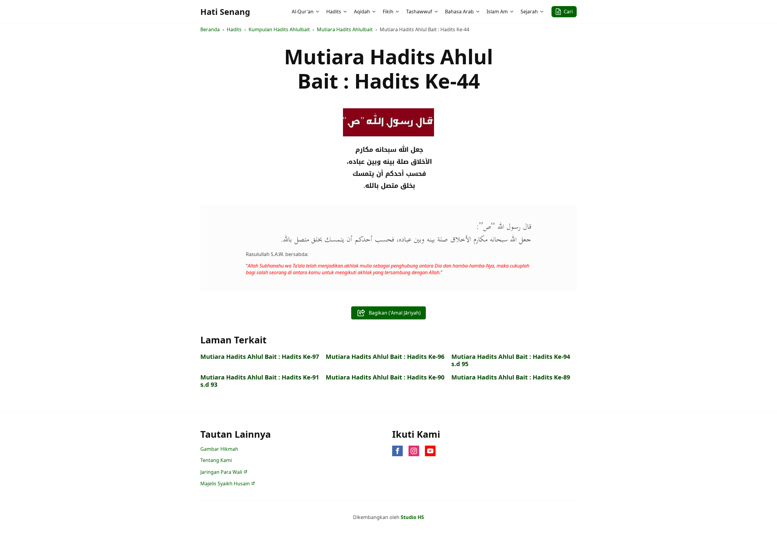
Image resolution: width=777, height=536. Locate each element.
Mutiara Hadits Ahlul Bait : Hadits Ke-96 (385, 356)
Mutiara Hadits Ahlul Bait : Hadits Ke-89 (510, 377)
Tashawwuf (419, 11)
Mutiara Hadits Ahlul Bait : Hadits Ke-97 (259, 356)
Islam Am (497, 11)
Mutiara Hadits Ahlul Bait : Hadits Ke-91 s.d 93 (259, 381)
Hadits (333, 11)
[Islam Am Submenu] (512, 11)
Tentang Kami (216, 460)
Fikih (388, 11)
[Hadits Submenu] (345, 11)
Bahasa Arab (459, 11)
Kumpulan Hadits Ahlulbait (279, 29)
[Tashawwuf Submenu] (436, 11)
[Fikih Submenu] (397, 11)
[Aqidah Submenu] (374, 11)
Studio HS (412, 517)
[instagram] (414, 451)
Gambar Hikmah (219, 449)
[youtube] (430, 451)
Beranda (210, 29)
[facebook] (397, 451)
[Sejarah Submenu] (542, 11)
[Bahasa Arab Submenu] (478, 11)
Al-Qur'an (303, 11)
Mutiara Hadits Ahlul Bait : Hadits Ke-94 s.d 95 (510, 360)
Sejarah (529, 11)
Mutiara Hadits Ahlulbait (345, 29)
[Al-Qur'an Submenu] (318, 11)
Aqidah (362, 11)
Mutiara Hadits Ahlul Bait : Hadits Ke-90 (385, 377)
